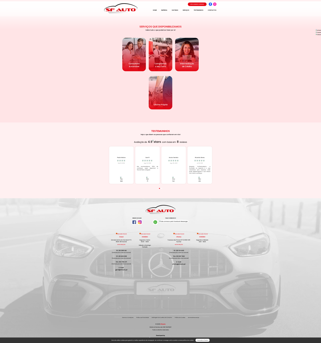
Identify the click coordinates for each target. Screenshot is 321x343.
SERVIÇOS (186, 10)
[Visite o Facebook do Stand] (134, 222)
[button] (159, 187)
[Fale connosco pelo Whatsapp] (155, 222)
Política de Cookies (180, 317)
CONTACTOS (212, 10)
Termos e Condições (127, 317)
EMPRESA (164, 10)
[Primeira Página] (160, 210)
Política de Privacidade (142, 317)
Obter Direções (121, 244)
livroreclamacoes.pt (193, 317)
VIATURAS (175, 10)
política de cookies (188, 340)
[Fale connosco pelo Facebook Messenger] (173, 222)
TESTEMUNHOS (198, 10)
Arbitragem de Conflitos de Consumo (162, 317)
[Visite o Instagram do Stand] (140, 222)
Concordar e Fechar (202, 340)
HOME (155, 10)
